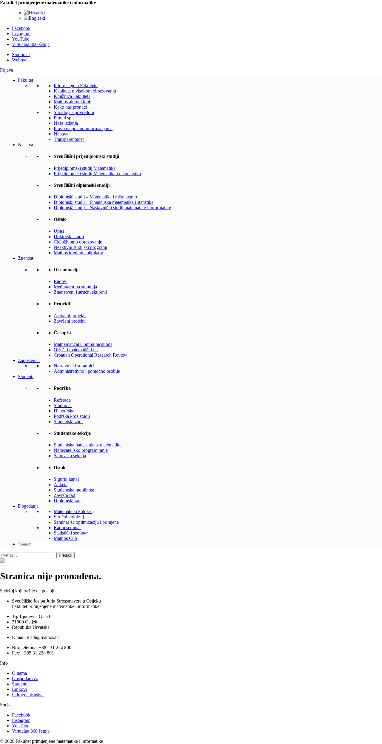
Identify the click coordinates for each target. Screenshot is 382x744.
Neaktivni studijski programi (80, 247)
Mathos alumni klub (72, 101)
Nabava (61, 133)
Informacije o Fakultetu (76, 85)
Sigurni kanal (66, 479)
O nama (19, 673)
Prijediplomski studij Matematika (84, 168)
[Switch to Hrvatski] (34, 12)
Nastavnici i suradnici (74, 365)
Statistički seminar (71, 532)
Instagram (21, 33)
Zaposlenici (29, 360)
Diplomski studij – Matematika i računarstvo (95, 196)
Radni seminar (67, 527)
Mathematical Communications (83, 344)
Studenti (25, 376)
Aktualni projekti (70, 315)
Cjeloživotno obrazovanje (78, 241)
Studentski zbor (68, 421)
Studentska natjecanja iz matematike (87, 444)
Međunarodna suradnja (75, 286)
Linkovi (19, 689)
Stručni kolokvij (69, 516)
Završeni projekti (70, 321)
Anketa (60, 484)
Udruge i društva (28, 694)
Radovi (60, 281)
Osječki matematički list (76, 349)
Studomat (21, 54)
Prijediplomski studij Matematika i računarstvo (97, 173)
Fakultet (25, 80)
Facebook (21, 28)
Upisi (59, 231)
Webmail (20, 59)
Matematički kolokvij (74, 511)
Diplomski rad (67, 500)
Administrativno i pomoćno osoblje (87, 371)
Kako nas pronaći (70, 107)
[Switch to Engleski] (34, 18)
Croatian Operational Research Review (90, 355)
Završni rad (64, 495)
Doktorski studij (69, 236)
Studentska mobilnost (74, 489)
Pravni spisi (65, 117)
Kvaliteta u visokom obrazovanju (85, 90)
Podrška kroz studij (72, 416)
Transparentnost (69, 139)
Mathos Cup (65, 538)
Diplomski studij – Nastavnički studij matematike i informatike (112, 207)
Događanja (28, 506)
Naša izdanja (66, 123)
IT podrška (64, 410)
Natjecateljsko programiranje (81, 450)
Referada (62, 400)
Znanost (25, 258)
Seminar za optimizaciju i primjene (86, 522)
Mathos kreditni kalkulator (78, 252)
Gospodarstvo (25, 678)
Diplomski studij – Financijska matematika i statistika (103, 202)
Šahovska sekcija (70, 455)
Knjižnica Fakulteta (72, 96)
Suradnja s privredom (74, 112)
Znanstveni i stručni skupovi (80, 292)
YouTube (20, 38)
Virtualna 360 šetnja (31, 44)
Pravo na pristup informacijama (83, 128)
